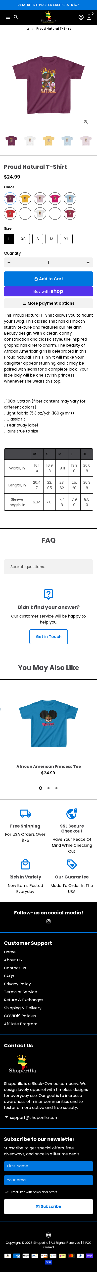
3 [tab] (56, 788)
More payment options (51, 303)
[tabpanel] (48, 733)
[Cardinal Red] (70, 213)
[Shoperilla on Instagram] (48, 921)
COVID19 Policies (20, 1016)
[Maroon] (10, 198)
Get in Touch (48, 636)
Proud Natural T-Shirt (53, 28)
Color (9, 187)
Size (8, 228)
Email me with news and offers (34, 1192)
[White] (40, 213)
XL (66, 238)
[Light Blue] (70, 198)
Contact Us (15, 968)
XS (23, 238)
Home (10, 952)
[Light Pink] (40, 198)
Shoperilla (40, 1243)
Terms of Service (20, 992)
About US (13, 960)
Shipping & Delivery (23, 1008)
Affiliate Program (20, 1024)
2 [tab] (48, 788)
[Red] (10, 213)
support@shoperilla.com (31, 1117)
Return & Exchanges (23, 1000)
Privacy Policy (17, 984)
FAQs (9, 976)
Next (88, 85)
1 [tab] (41, 788)
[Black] (55, 213)
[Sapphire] (25, 213)
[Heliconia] (55, 198)
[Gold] (25, 198)
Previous (9, 733)
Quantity (12, 253)
